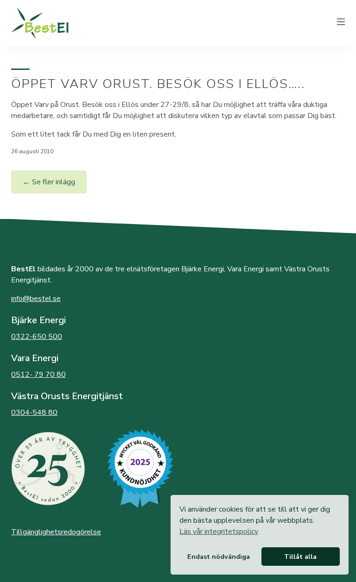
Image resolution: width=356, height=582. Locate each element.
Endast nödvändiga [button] (218, 556)
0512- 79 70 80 (38, 374)
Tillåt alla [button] (300, 556)
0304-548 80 (34, 412)
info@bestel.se (36, 299)
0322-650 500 (36, 337)
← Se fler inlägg (49, 182)
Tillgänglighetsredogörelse (56, 532)
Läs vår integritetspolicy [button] (218, 531)
